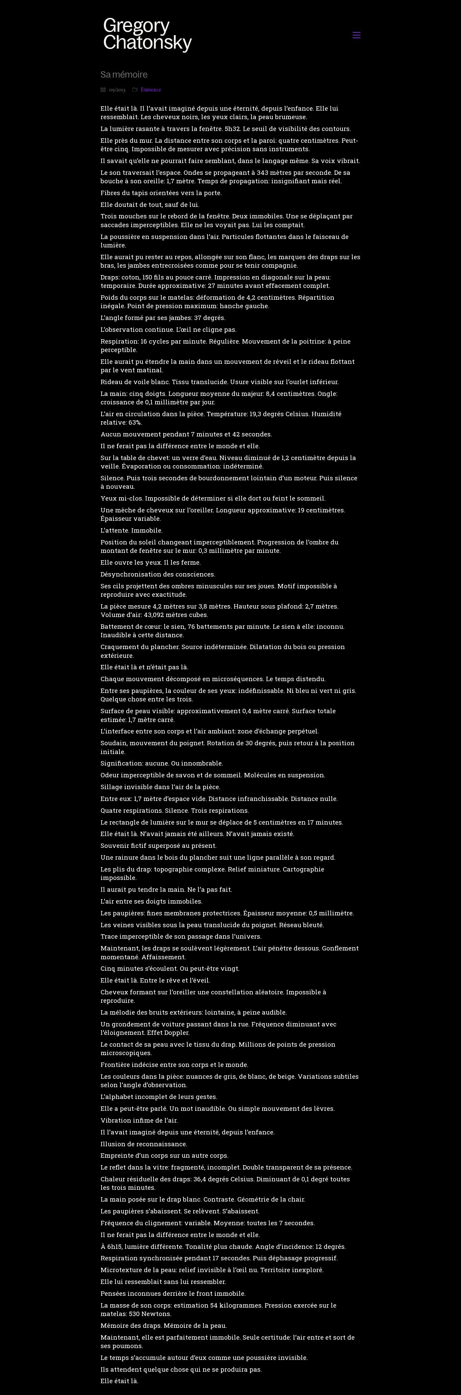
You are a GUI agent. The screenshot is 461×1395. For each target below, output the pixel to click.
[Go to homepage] (150, 35)
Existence (151, 89)
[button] (356, 35)
